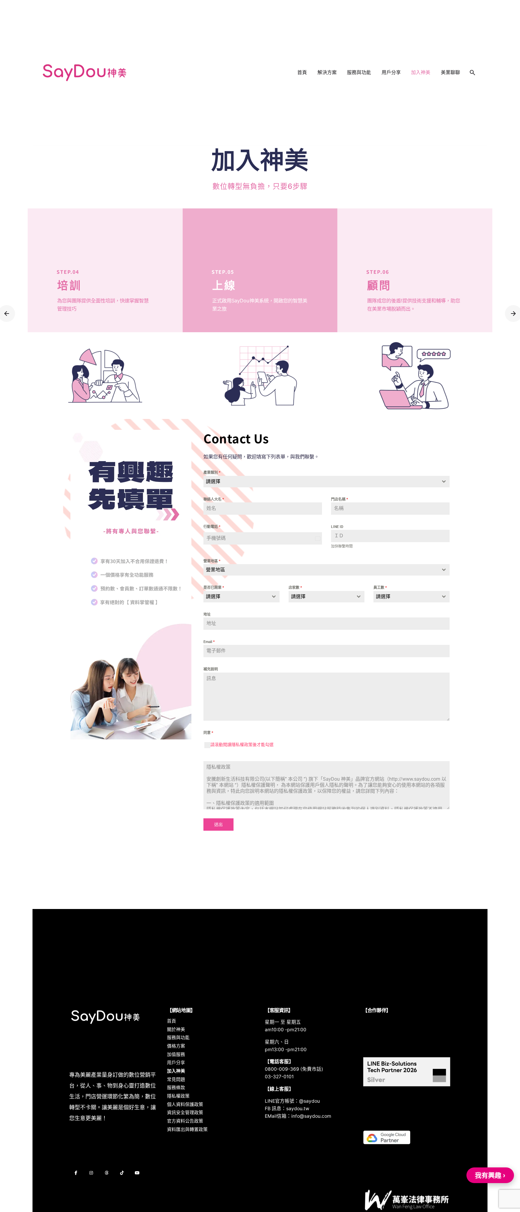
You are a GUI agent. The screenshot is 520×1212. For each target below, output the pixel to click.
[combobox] (326, 481)
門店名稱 (339, 499)
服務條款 (176, 1087)
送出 (218, 824)
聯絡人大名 (213, 499)
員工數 (380, 588)
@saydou (309, 1101)
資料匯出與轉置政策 (187, 1129)
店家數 (295, 588)
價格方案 (176, 1046)
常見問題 (176, 1079)
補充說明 (210, 669)
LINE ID (337, 527)
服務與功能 (178, 1037)
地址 (207, 614)
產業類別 (211, 472)
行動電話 (211, 527)
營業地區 (211, 561)
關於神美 (176, 1029)
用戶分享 (176, 1062)
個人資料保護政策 (185, 1104)
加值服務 (176, 1054)
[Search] (472, 72)
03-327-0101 (279, 1076)
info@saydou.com (311, 1116)
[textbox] (320, 481)
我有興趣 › (490, 1175)
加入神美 (176, 1071)
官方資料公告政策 (185, 1121)
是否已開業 (213, 588)
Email (209, 642)
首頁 (171, 1021)
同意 (208, 733)
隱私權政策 (178, 1096)
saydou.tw (297, 1108)
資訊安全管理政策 (185, 1112)
